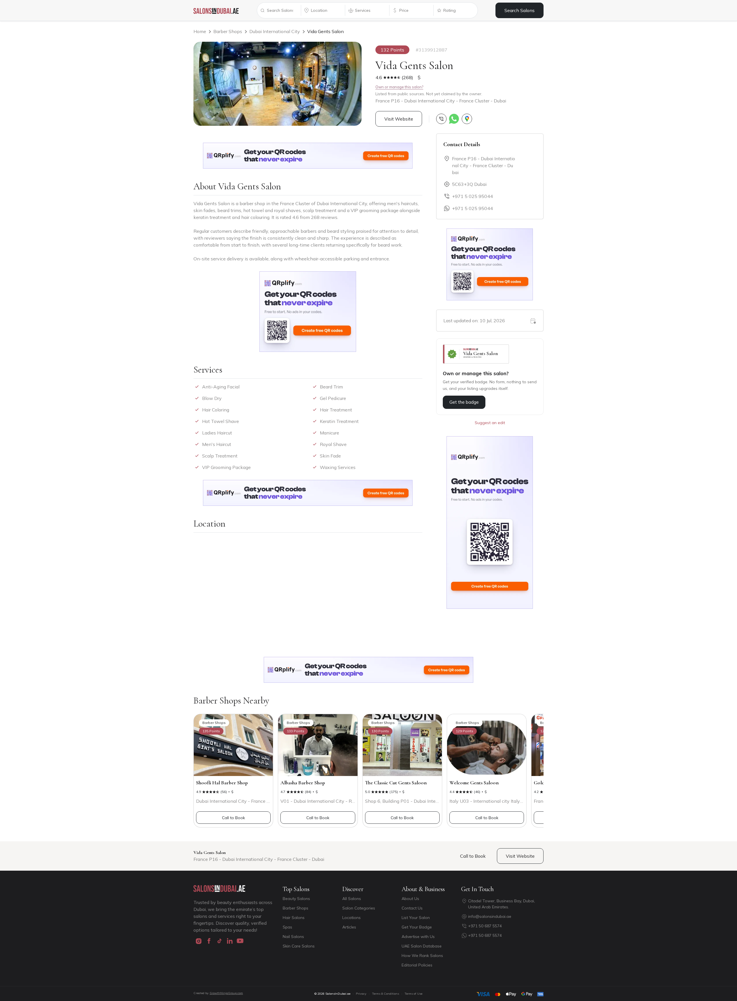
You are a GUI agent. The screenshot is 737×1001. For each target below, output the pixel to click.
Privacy (361, 994)
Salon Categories (358, 908)
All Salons (351, 898)
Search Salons (519, 10)
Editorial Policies (417, 965)
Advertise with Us (418, 936)
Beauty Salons (296, 898)
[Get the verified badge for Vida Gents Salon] (476, 354)
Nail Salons (293, 936)
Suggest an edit (490, 422)
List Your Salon (416, 917)
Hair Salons (294, 917)
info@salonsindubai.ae (489, 916)
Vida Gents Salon (325, 31)
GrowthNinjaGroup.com (226, 993)
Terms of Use (413, 994)
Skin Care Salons (299, 946)
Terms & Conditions (385, 994)
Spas (287, 927)
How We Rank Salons (422, 955)
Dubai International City (274, 31)
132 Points (392, 50)
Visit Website (398, 119)
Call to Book (233, 817)
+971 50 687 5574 (485, 925)
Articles (349, 927)
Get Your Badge (417, 927)
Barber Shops (227, 31)
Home (199, 31)
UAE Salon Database (422, 946)
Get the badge (464, 402)
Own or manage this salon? (399, 87)
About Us (410, 898)
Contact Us (412, 908)
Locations (351, 917)
